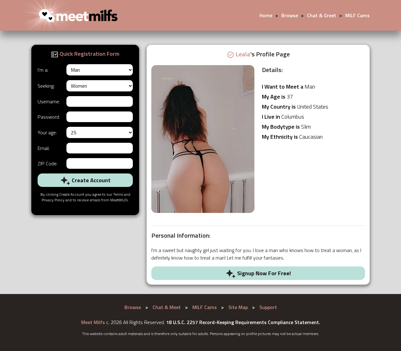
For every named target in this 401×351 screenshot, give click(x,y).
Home (265, 15)
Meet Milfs (93, 322)
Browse (289, 15)
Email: (43, 148)
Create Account (90, 180)
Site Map (238, 307)
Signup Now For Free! (263, 273)
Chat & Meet (167, 307)
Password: (49, 117)
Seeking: (46, 86)
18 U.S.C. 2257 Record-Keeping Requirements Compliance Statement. (243, 322)
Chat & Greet (321, 15)
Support (268, 307)
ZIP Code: (47, 163)
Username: (49, 101)
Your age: (47, 132)
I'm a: (43, 70)
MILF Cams (357, 15)
